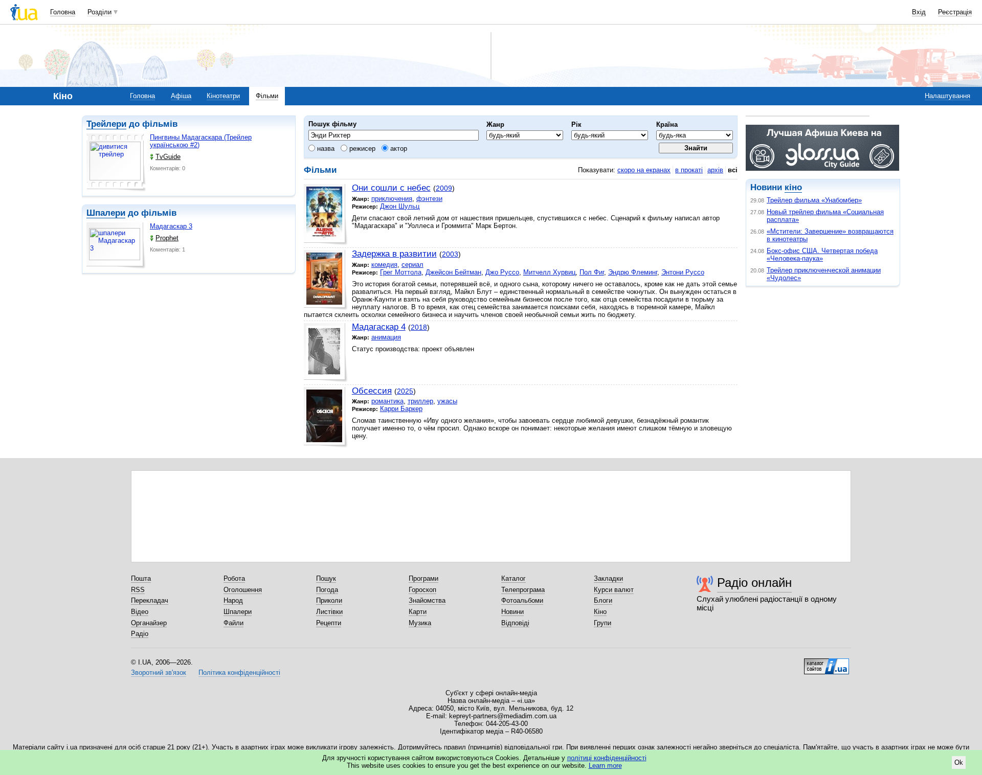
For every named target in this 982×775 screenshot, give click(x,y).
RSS (138, 590)
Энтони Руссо (682, 272)
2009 (444, 188)
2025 (405, 391)
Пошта (141, 578)
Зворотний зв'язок (158, 672)
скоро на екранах (644, 170)
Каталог (513, 578)
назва (324, 148)
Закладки (608, 578)
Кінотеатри (223, 96)
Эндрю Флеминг (632, 272)
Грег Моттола (400, 272)
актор (397, 148)
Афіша (181, 96)
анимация (386, 337)
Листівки (329, 612)
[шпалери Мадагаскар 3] (116, 245)
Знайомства (427, 600)
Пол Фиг (591, 272)
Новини (512, 612)
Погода (327, 590)
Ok (958, 762)
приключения (391, 198)
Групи (602, 623)
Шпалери (105, 213)
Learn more (605, 765)
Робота (234, 578)
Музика (420, 623)
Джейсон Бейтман (453, 272)
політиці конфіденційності (606, 758)
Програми (423, 578)
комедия (384, 264)
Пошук (326, 578)
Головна (62, 12)
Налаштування (947, 96)
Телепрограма (523, 590)
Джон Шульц (399, 206)
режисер (361, 148)
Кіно (600, 612)
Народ (233, 600)
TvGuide (168, 157)
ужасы (447, 401)
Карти (418, 612)
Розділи (99, 12)
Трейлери (106, 124)
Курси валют (614, 590)
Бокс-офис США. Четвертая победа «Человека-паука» (822, 254)
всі (733, 170)
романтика (387, 401)
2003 (450, 254)
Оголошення (243, 590)
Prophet (166, 238)
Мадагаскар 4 (379, 327)
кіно (793, 187)
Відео (139, 612)
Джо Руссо (502, 272)
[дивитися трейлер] (116, 162)
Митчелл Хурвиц (549, 272)
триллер (420, 401)
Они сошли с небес (391, 188)
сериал (412, 264)
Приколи (329, 600)
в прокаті (689, 170)
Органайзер (149, 623)
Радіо (139, 633)
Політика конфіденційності (239, 672)
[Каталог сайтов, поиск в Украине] (826, 662)
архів (715, 170)
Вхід (919, 12)
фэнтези (429, 198)
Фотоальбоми (522, 600)
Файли (233, 623)
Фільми (267, 96)
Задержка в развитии (394, 254)
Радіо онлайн (754, 582)
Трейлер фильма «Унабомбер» (814, 200)
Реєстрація (955, 12)
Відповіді (515, 623)
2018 (419, 327)
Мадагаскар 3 (171, 226)
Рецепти (328, 623)
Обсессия (372, 391)
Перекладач (149, 600)
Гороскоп (422, 590)
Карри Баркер (401, 409)
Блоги (603, 600)
